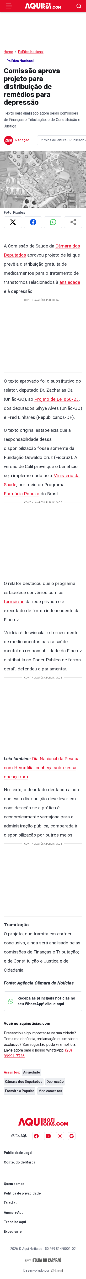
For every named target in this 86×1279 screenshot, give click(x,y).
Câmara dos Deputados (23, 1082)
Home (8, 52)
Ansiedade (31, 1072)
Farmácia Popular (21, 493)
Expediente (13, 1231)
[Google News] (71, 1136)
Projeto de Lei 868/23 (56, 399)
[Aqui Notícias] (43, 6)
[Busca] (79, 6)
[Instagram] (60, 1136)
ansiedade (69, 282)
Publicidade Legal (18, 1153)
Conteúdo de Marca (19, 1162)
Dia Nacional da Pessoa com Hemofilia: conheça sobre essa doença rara (42, 767)
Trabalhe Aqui (15, 1222)
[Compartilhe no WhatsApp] (53, 222)
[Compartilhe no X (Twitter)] (13, 222)
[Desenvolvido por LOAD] (57, 1270)
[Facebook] (36, 1136)
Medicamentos (50, 1091)
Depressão (55, 1082)
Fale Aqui (11, 1203)
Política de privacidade (22, 1193)
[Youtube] (48, 1136)
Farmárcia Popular (19, 1091)
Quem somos (14, 1184)
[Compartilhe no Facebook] (33, 222)
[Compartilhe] (73, 222)
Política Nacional (30, 52)
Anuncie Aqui (14, 1212)
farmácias (14, 601)
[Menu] (9, 6)
